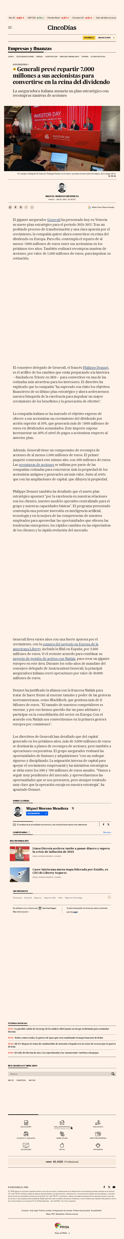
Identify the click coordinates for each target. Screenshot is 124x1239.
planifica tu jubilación (26, 1138)
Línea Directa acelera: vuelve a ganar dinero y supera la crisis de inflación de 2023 (71, 850)
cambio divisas (62, 1138)
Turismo (84, 57)
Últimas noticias (98, 57)
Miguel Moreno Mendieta (62, 196)
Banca (11, 57)
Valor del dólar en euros (106, 18)
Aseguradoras (20, 65)
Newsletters (60, 1214)
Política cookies (45, 1210)
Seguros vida (50, 897)
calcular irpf (26, 1127)
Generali (53, 220)
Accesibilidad (96, 1210)
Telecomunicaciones (25, 57)
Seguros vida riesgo (74, 897)
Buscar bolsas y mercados (22, 1066)
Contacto (25, 1210)
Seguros (38, 897)
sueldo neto (98, 1127)
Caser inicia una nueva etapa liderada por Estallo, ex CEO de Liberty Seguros (70, 871)
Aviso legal (34, 1210)
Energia (39, 57)
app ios (62, 1149)
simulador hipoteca (62, 1127)
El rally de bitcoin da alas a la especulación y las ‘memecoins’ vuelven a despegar (57, 1052)
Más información (20, 912)
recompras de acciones (36, 465)
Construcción (51, 57)
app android (98, 1149)
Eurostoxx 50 (78, 18)
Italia (60, 897)
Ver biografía (34, 813)
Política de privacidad (81, 1210)
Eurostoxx (21, 1080)
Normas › (107, 832)
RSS (53, 1214)
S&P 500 (32, 18)
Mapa (48, 1214)
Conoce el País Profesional (62, 1161)
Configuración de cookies (62, 1210)
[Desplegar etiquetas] (109, 897)
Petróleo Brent (53, 18)
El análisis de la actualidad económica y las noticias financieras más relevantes (52, 824)
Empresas (17, 897)
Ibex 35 (12, 18)
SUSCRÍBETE (89, 38)
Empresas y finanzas (30, 48)
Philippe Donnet (96, 367)
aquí (75, 912)
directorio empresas (98, 1138)
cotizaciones (26, 1149)
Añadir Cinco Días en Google (103, 207)
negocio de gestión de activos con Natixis (44, 658)
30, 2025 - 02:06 (66, 199)
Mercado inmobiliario (69, 57)
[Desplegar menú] (10, 27)
